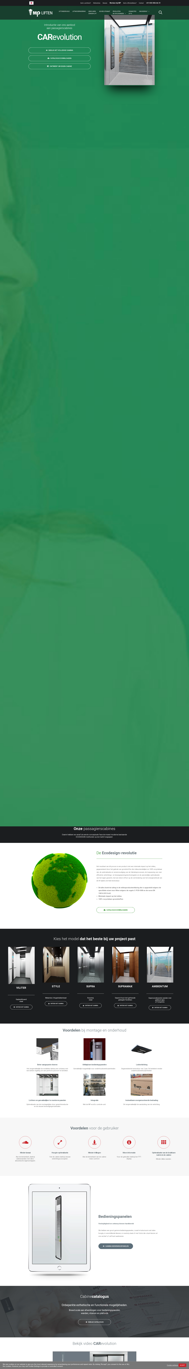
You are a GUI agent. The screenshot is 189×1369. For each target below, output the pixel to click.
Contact (141, 3)
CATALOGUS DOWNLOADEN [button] (60, 58)
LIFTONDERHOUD (64, 11)
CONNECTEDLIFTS (132, 12)
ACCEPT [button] (182, 1365)
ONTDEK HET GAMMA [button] (22, 1007)
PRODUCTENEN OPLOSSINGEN (118, 12)
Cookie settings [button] (172, 1365)
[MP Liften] (40, 13)
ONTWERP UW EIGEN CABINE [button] (61, 66)
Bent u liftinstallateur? (129, 3)
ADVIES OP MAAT (104, 11)
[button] (160, 13)
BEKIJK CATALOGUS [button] (95, 1322)
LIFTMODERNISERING (79, 11)
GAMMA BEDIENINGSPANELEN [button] (117, 1246)
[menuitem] (86, 3)
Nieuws (105, 3)
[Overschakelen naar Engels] (31, 3)
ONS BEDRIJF (143, 11)
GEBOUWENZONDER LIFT (92, 12)
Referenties (96, 3)
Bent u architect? (85, 3)
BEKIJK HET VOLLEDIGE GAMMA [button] (61, 50)
